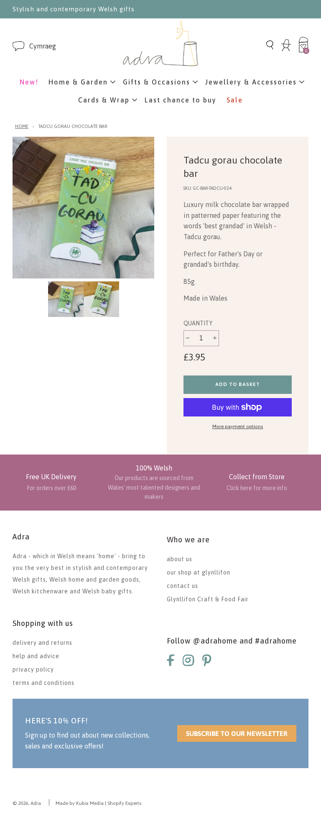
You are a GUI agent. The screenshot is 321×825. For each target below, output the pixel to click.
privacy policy (33, 669)
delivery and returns (42, 642)
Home (21, 126)
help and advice (36, 656)
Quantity (197, 323)
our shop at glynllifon (198, 572)
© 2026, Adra (27, 803)
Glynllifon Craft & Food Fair (208, 599)
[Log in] (286, 50)
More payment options (237, 426)
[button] (42, 46)
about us (179, 559)
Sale (235, 100)
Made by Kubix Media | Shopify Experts (98, 803)
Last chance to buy (181, 100)
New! (29, 82)
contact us (182, 585)
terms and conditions (43, 682)
